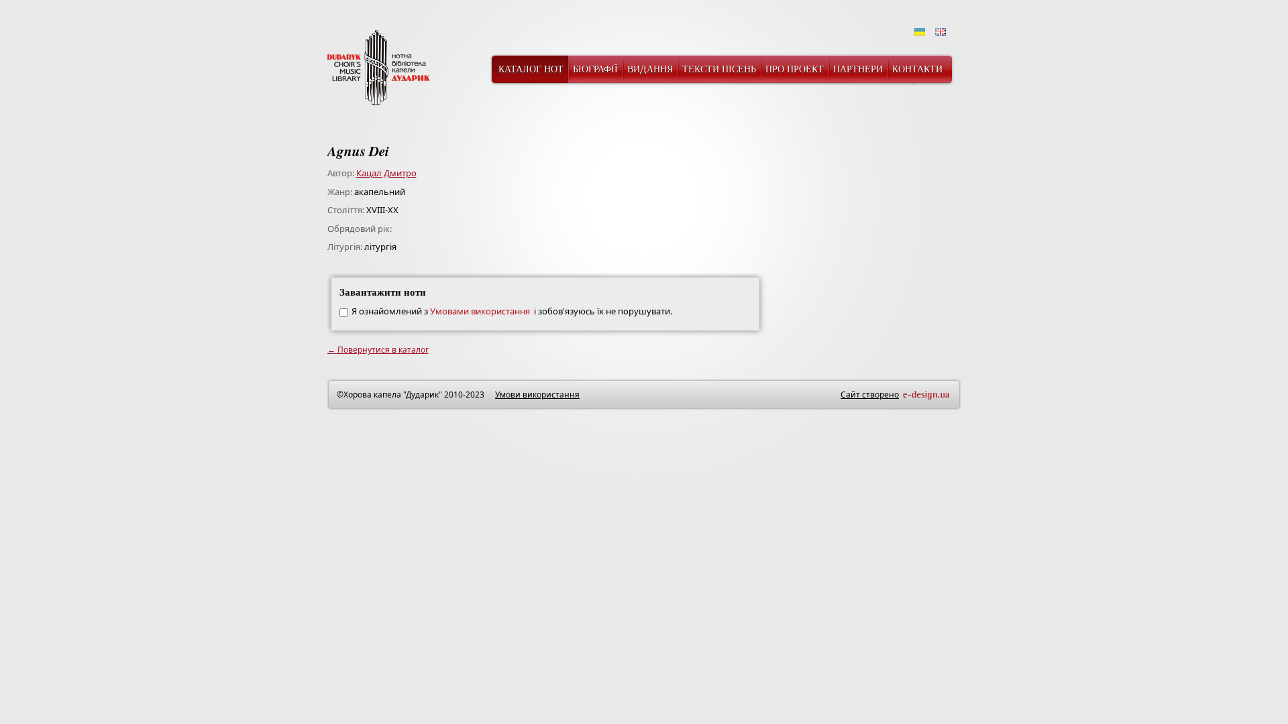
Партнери (858, 68)
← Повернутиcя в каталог (378, 349)
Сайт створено (870, 394)
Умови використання (537, 394)
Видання (650, 68)
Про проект (794, 68)
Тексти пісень (719, 68)
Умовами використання (481, 311)
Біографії (595, 68)
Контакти (917, 68)
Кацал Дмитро (386, 173)
